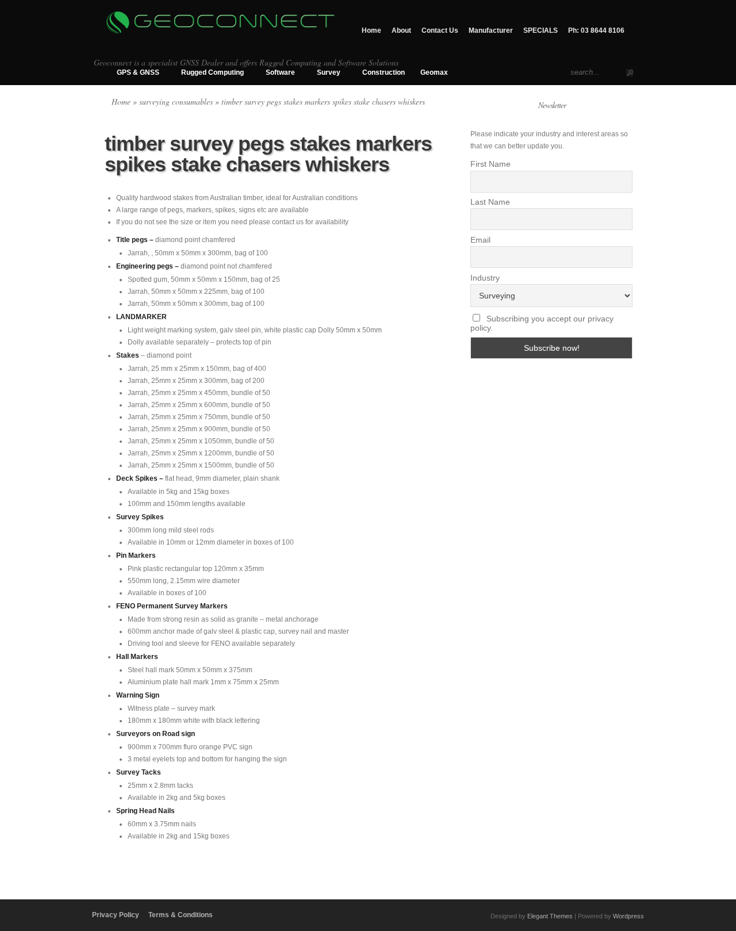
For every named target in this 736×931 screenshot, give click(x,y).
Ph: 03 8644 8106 (596, 30)
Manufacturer (491, 30)
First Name (490, 163)
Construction (383, 72)
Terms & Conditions (180, 915)
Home (371, 30)
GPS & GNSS (138, 72)
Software (280, 72)
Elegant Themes (550, 916)
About (401, 30)
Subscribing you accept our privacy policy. (542, 323)
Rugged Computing (212, 72)
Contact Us (439, 30)
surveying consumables (176, 101)
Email (480, 239)
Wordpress (628, 916)
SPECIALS (540, 30)
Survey (328, 72)
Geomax (434, 72)
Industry (485, 277)
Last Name (490, 201)
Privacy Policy (115, 915)
